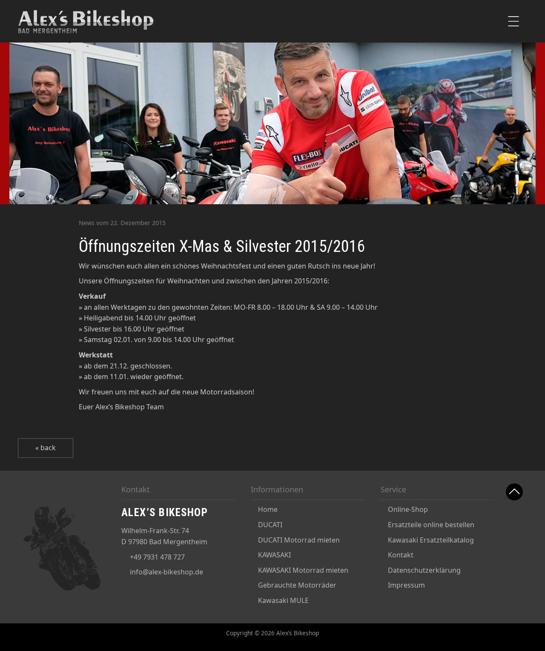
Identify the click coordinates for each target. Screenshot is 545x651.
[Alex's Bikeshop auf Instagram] (515, 565)
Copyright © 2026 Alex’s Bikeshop (272, 633)
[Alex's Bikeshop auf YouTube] (515, 543)
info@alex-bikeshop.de (166, 572)
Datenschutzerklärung (424, 570)
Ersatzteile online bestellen (431, 524)
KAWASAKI (274, 555)
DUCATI (270, 524)
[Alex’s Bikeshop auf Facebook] (515, 522)
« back (45, 447)
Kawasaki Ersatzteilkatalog (431, 540)
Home (268, 509)
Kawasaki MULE (283, 600)
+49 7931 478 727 (157, 557)
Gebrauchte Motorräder (297, 585)
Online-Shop (408, 509)
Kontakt (400, 555)
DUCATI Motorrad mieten (299, 540)
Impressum (406, 585)
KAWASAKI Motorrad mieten (303, 570)
